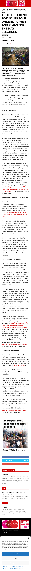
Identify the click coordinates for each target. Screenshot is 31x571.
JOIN (4, 488)
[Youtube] (7, 532)
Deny (15, 558)
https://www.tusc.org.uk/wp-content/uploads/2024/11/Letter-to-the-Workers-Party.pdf (15, 189)
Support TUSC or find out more (14, 450)
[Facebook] (3, 43)
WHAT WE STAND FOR (8, 470)
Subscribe (25, 464)
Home (3, 9)
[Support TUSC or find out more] (15, 433)
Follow (26, 460)
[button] (28, 538)
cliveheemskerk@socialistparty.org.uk (14, 344)
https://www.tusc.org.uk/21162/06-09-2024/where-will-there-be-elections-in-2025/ (14, 215)
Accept (15, 554)
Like (27, 457)
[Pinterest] (11, 43)
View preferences (15, 563)
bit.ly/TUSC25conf (19, 365)
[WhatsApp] (14, 43)
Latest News (9, 9)
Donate (4, 507)
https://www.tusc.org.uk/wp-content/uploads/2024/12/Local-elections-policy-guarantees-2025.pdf (15, 325)
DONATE (5, 503)
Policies (5, 475)
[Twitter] (7, 43)
